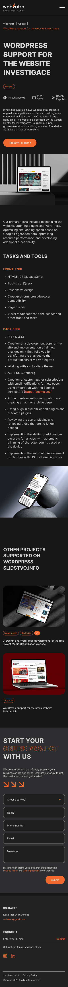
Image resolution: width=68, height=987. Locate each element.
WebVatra (9, 23)
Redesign (27, 633)
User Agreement (31, 870)
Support (9, 86)
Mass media (10, 633)
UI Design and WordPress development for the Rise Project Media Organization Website (33, 642)
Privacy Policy (10, 870)
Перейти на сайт (19, 142)
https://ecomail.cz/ (38, 391)
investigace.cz (16, 97)
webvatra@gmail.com (14, 919)
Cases (22, 23)
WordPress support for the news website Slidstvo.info (27, 709)
